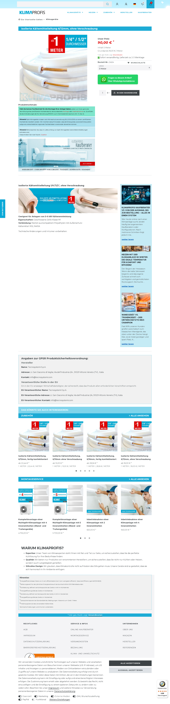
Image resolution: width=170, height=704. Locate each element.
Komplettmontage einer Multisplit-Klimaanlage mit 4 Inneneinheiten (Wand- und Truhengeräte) (32, 524)
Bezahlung (77, 648)
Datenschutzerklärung (36, 642)
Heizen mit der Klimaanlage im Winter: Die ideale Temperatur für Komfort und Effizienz (135, 259)
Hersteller (126, 12)
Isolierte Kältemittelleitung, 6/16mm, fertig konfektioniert (101, 457)
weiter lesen (128, 239)
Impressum (29, 636)
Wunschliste (138, 63)
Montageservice (80, 636)
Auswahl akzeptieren (130, 670)
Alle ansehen (139, 415)
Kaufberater (145, 12)
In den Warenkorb (127, 93)
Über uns (128, 630)
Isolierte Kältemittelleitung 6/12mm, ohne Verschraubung (136, 457)
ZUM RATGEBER (3, 209)
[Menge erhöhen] (108, 93)
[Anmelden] (117, 4)
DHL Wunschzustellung (88, 696)
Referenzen (129, 648)
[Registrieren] (126, 4)
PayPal (26, 699)
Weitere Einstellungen (59, 699)
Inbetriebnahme (77, 111)
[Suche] (107, 4)
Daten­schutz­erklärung (64, 691)
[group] (33, 499)
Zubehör (108, 12)
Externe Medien (62, 696)
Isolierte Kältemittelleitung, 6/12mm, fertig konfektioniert (33, 457)
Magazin (127, 636)
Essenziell (27, 696)
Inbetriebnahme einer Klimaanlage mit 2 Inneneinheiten (98, 522)
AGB (25, 630)
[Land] (135, 4)
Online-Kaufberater (82, 630)
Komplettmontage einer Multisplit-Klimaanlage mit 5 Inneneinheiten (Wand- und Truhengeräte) (67, 524)
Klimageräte (74, 12)
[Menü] (166, 681)
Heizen (92, 12)
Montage (66, 111)
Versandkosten (117, 55)
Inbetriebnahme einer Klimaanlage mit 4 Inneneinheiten (132, 522)
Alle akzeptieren (130, 663)
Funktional (41, 699)
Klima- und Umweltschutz (85, 654)
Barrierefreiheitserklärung (39, 648)
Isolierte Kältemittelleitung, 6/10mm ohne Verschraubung (67, 457)
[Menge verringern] (110, 93)
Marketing (43, 696)
